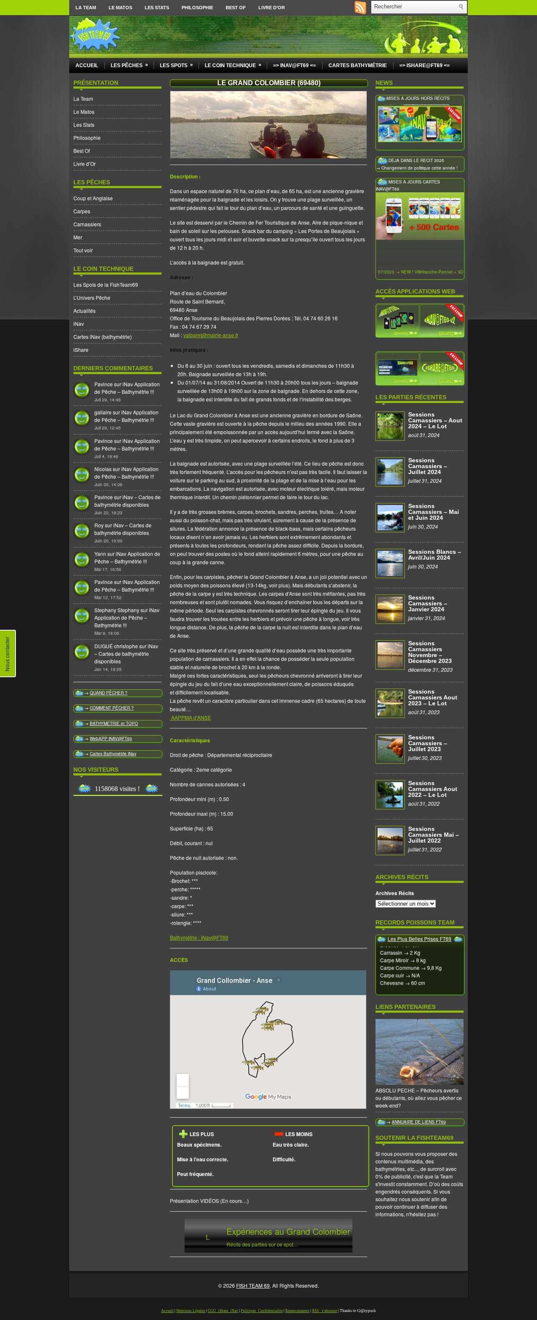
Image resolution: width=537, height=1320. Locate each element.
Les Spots (176, 65)
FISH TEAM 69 (253, 1285)
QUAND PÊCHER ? (109, 693)
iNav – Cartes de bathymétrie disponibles (127, 500)
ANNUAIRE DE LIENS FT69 (419, 1122)
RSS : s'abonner (324, 1311)
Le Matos (120, 7)
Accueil (87, 65)
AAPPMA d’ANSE (190, 717)
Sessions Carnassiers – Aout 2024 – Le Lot (435, 420)
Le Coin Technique (233, 65)
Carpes (81, 211)
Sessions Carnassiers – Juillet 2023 (427, 743)
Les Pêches (129, 65)
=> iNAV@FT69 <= (294, 65)
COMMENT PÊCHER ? (112, 708)
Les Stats (157, 7)
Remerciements (297, 1311)
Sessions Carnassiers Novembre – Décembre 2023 (430, 652)
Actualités (84, 310)
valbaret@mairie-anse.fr (210, 334)
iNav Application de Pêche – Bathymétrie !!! (127, 387)
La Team (86, 7)
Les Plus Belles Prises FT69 (419, 938)
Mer (77, 237)
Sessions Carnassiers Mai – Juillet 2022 (433, 834)
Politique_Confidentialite (262, 1311)
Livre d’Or (271, 7)
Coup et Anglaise (93, 198)
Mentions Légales (190, 1311)
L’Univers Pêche (91, 297)
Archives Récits (394, 893)
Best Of (236, 7)
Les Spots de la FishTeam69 (105, 284)
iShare (81, 349)
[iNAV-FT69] (420, 320)
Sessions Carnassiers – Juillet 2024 (427, 466)
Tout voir (83, 250)
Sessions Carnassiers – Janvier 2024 (427, 603)
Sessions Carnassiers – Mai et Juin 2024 (433, 512)
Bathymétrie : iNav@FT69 (199, 937)
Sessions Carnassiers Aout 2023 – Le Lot (432, 697)
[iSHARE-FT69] (420, 368)
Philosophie (197, 7)
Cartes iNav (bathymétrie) (102, 336)
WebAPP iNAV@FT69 (111, 738)
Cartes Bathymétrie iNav (113, 754)
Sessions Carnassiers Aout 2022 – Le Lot (432, 789)
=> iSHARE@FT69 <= (424, 65)
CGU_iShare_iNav (223, 1311)
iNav (78, 323)
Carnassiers (87, 224)
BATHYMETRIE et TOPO (114, 723)
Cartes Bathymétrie (357, 65)
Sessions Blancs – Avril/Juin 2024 (434, 554)
